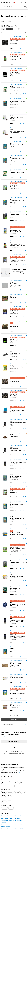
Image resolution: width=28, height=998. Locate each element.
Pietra (16, 29)
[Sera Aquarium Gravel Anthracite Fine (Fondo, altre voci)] (14, 478)
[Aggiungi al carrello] (25, 48)
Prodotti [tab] (3, 21)
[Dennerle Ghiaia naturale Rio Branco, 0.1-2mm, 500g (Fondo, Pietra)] (14, 637)
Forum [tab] (9, 21)
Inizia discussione (15, 741)
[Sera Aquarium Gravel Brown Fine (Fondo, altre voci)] (14, 160)
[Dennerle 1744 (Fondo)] (14, 492)
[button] (26, 37)
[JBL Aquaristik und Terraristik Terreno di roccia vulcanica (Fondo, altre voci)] (14, 590)
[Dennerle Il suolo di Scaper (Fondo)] (14, 173)
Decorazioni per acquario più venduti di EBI (12, 829)
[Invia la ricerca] (9, 7)
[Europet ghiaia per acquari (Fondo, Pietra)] (14, 410)
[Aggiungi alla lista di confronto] (21, 48)
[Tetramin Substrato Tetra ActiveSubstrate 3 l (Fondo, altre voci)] (14, 549)
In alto (25, 724)
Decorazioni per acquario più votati (10, 818)
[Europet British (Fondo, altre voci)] (14, 381)
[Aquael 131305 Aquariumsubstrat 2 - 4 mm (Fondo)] (14, 450)
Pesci (11, 12)
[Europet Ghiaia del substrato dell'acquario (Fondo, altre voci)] (14, 43)
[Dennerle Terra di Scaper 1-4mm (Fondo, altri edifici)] (14, 89)
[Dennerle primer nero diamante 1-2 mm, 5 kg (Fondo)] (14, 187)
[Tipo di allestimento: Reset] (11, 29)
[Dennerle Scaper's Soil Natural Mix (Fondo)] (14, 216)
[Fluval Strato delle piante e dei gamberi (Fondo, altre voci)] (14, 59)
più (19, 772)
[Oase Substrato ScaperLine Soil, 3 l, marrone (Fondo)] (14, 133)
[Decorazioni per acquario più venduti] (14, 272)
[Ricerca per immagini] (25, 6)
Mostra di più (14, 719)
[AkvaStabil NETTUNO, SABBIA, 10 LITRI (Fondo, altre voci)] (14, 665)
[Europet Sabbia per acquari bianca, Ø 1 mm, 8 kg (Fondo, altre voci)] (14, 285)
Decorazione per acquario (16, 36)
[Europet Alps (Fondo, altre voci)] (14, 396)
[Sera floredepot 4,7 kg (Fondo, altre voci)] (14, 368)
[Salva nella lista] (23, 48)
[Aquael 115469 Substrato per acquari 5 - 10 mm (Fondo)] (14, 464)
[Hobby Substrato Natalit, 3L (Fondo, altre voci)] (14, 260)
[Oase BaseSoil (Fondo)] (14, 437)
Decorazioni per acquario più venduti (11, 816)
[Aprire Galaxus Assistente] (21, 3)
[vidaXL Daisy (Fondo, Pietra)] (14, 298)
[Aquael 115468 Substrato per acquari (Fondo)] (14, 424)
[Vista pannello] (22, 33)
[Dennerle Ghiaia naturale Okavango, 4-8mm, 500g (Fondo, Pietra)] (14, 621)
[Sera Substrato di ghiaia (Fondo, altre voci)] (14, 577)
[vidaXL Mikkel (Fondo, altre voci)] (14, 326)
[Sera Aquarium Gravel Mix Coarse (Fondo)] (14, 520)
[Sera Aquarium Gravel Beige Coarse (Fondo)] (14, 146)
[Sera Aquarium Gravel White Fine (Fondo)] (14, 506)
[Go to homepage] (5, 2)
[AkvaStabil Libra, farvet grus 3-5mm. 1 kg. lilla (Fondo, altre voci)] (14, 605)
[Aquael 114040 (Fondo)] (14, 341)
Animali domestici (4, 12)
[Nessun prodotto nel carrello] (25, 3)
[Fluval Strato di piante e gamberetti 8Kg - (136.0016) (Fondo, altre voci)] (14, 246)
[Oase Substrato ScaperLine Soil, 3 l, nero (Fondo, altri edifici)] (14, 118)
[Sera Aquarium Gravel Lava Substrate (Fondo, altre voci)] (14, 103)
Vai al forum (4, 737)
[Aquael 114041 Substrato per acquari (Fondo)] (14, 74)
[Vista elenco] (25, 33)
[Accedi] (17, 2)
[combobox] (3, 29)
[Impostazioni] (13, 3)
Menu (4, 6)
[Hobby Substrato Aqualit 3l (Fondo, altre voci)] (14, 312)
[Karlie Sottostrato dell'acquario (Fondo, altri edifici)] (14, 355)
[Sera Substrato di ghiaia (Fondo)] (14, 534)
